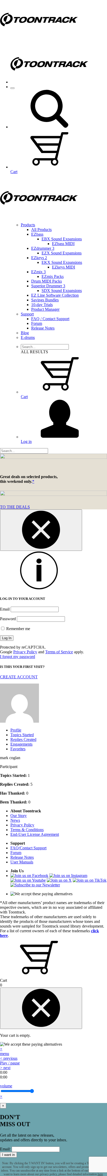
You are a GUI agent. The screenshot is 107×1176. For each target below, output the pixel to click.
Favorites (17, 749)
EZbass (37, 234)
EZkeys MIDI (63, 267)
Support (27, 314)
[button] (49, 127)
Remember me (17, 628)
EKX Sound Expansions (62, 262)
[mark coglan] (19, 721)
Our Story (18, 815)
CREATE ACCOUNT (19, 677)
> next (5, 1067)
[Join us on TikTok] (89, 880)
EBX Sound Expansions (62, 239)
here (100, 1174)
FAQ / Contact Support (50, 318)
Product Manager (45, 309)
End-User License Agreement (34, 834)
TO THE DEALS (15, 507)
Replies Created (23, 739)
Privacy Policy (25, 652)
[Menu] (12, 88)
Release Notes (43, 328)
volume (6, 1086)
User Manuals (21, 862)
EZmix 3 (38, 272)
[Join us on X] (59, 880)
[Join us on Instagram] (68, 875)
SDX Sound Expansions (62, 290)
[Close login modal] (41, 530)
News (15, 820)
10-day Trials (42, 304)
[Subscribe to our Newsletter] (35, 885)
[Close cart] (41, 1008)
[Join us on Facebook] (29, 875)
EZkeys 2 (39, 257)
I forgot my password (17, 656)
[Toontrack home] (39, 37)
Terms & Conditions (27, 829)
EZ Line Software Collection (55, 295)
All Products (41, 229)
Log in (26, 441)
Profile (15, 730)
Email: (5, 1149)
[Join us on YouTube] (28, 880)
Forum (36, 323)
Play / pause (10, 1063)
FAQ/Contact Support (28, 848)
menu (4, 1053)
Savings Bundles (45, 300)
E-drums (28, 337)
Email (5, 609)
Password (8, 619)
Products (28, 225)
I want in (8, 1155)
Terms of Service (59, 652)
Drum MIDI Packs (46, 281)
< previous (8, 1058)
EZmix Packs (53, 276)
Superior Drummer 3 (48, 286)
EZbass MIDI (63, 243)
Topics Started (22, 735)
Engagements (21, 744)
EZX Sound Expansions (62, 253)
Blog (25, 333)
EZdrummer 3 (42, 248)
